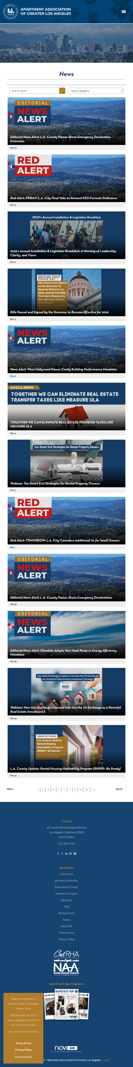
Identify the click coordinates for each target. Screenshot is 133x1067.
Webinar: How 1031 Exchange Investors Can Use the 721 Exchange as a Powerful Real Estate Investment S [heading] (65, 709)
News (66, 919)
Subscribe (66, 926)
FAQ (66, 906)
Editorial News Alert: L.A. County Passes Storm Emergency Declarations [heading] (61, 597)
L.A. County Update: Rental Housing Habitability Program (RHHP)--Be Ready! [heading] (65, 768)
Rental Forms (66, 913)
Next (119, 789)
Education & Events (66, 886)
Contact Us (66, 873)
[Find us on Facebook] (58, 853)
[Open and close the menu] (101, 11)
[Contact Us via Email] (75, 853)
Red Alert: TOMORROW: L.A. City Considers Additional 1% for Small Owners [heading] (64, 540)
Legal (106, 1059)
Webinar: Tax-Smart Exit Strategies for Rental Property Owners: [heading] (55, 483)
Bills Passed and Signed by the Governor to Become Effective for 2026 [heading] (59, 312)
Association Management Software (66, 1051)
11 (93, 789)
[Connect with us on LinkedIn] (66, 853)
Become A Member (66, 880)
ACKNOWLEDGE (23, 1057)
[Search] (62, 91)
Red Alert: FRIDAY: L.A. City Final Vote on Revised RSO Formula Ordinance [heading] (63, 198)
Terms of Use (23, 1043)
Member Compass (66, 893)
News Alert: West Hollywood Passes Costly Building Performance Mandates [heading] (63, 369)
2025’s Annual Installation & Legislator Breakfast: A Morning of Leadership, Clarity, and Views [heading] (63, 253)
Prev (10, 789)
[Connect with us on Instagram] (70, 853)
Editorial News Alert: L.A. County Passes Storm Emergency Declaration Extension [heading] (60, 139)
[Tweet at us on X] (62, 853)
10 (86, 789)
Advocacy (66, 900)
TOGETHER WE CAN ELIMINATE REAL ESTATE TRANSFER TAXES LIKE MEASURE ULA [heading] (61, 424)
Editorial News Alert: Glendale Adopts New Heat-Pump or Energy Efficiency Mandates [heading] (63, 652)
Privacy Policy (23, 1049)
